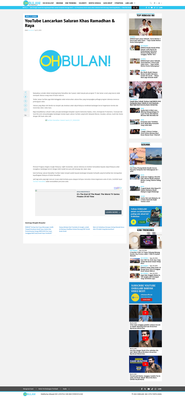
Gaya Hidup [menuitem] (107, 3)
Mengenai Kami (28, 389)
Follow (142, 222)
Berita (142, 175)
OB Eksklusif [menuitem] (48, 3)
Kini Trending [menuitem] (70, 3)
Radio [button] (65, 389)
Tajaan (142, 108)
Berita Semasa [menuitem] (95, 3)
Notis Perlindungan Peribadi (48, 389)
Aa (25, 115)
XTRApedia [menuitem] (119, 3)
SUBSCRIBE (146, 299)
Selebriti (132, 37)
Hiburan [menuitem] (59, 3)
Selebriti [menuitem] (82, 3)
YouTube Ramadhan (39, 181)
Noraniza (31, 30)
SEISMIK (132, 166)
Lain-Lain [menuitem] (129, 3)
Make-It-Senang (31, 16)
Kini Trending (144, 46)
